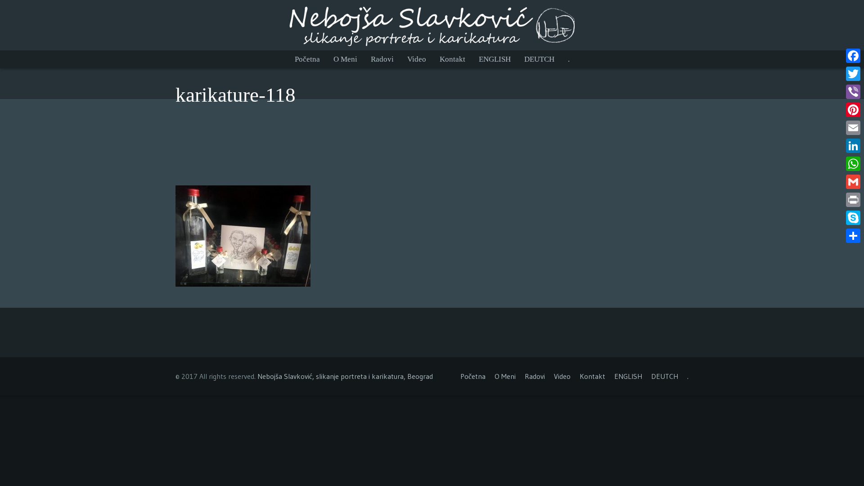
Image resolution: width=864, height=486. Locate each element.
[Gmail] (853, 182)
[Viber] (853, 92)
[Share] (853, 236)
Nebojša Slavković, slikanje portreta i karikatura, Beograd (345, 376)
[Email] (853, 128)
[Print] (853, 200)
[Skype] (853, 218)
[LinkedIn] (853, 146)
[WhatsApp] (853, 164)
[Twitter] (853, 74)
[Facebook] (853, 56)
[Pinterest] (853, 110)
